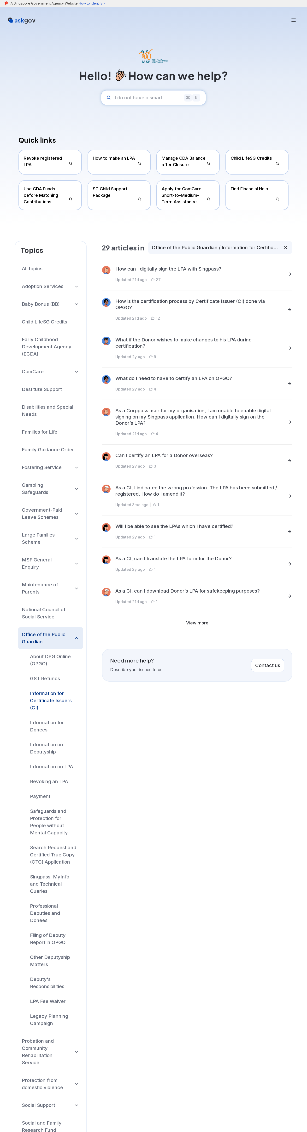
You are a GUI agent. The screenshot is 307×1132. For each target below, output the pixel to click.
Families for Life (39, 432)
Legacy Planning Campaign (49, 1019)
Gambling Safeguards (35, 488)
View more (197, 622)
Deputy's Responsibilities (47, 982)
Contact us (267, 665)
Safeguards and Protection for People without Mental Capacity (49, 822)
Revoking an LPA (49, 781)
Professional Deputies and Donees (45, 913)
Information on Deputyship (46, 748)
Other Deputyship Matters (50, 960)
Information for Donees (47, 726)
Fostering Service (42, 467)
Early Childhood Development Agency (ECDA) (46, 347)
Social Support (38, 1105)
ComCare (33, 371)
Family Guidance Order (48, 450)
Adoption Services (42, 286)
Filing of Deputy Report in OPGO (48, 938)
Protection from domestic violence (42, 1083)
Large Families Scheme (38, 538)
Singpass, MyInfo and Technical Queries (49, 884)
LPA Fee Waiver (48, 1001)
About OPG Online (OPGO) (50, 660)
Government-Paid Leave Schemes (42, 513)
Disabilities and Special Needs (47, 410)
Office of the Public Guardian (43, 638)
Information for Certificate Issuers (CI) (51, 701)
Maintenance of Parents (40, 588)
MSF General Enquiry (37, 563)
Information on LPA (51, 767)
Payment (40, 796)
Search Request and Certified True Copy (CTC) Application (53, 855)
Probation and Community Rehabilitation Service (38, 1051)
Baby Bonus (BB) (41, 304)
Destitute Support (42, 389)
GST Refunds (45, 678)
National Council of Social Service (43, 613)
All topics (32, 269)
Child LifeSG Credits (44, 322)
